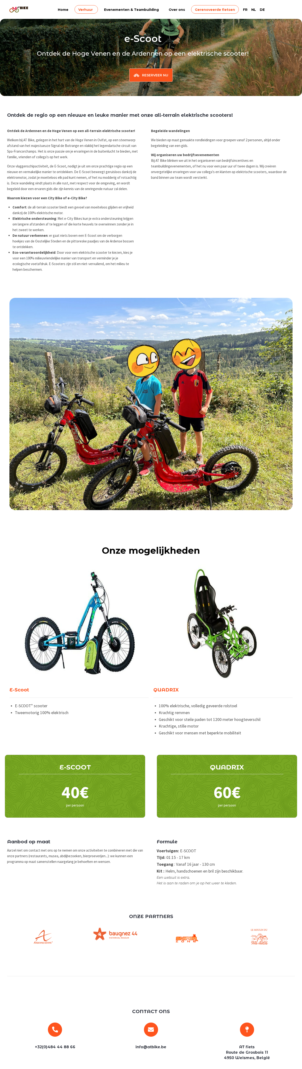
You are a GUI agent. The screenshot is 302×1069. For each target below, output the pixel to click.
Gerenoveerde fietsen (215, 10)
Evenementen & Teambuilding (131, 10)
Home (63, 10)
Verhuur (85, 10)
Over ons (177, 10)
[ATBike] (18, 9)
